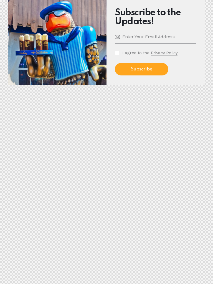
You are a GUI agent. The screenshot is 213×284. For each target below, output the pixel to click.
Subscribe (142, 69)
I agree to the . (150, 52)
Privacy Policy (164, 53)
